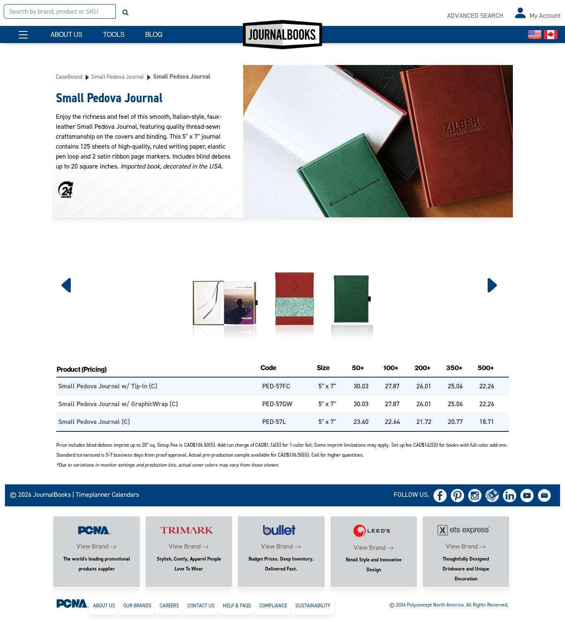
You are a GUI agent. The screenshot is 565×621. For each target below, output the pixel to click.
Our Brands (137, 605)
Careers (169, 605)
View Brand (92, 546)
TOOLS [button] (113, 35)
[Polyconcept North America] (73, 603)
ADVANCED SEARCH (475, 15)
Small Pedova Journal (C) (94, 421)
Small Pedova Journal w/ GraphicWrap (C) (118, 404)
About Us (104, 605)
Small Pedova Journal (117, 76)
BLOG (154, 35)
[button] (23, 34)
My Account (544, 15)
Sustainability (312, 605)
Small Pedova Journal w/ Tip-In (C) (107, 386)
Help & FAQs (237, 605)
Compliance (273, 605)
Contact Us (201, 605)
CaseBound (69, 76)
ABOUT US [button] (66, 35)
